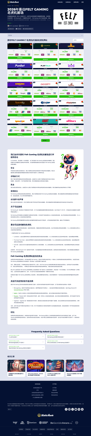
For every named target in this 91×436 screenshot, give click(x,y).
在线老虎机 (60, 2)
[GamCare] (31, 422)
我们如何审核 (54, 392)
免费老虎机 (76, 2)
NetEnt (15, 293)
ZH (9, 409)
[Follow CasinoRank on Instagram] (69, 409)
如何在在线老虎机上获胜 (37, 395)
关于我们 (54, 387)
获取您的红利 (19, 57)
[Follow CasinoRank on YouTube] (75, 409)
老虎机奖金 (68, 2)
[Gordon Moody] (43, 422)
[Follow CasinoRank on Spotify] (79, 409)
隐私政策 (54, 390)
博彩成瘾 (51, 434)
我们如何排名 (54, 395)
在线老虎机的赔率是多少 (37, 392)
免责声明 (40, 434)
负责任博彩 (63, 434)
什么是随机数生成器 (37, 397)
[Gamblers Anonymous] (22, 422)
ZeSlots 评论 (20, 60)
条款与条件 (17, 434)
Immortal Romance (18, 290)
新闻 (83, 2)
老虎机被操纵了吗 (37, 387)
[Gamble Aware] (62, 422)
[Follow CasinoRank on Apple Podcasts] (82, 409)
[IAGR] (15, 422)
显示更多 (45, 140)
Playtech (16, 296)
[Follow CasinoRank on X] (72, 409)
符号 (38, 390)
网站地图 (74, 434)
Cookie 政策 (29, 434)
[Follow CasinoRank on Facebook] (66, 409)
